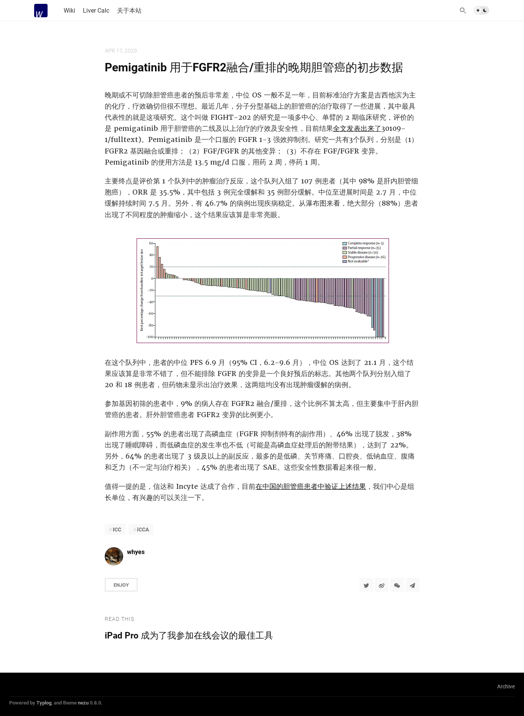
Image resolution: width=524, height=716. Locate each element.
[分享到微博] (382, 585)
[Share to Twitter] (366, 585)
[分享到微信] (397, 585)
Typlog (43, 702)
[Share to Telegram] (412, 585)
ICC (117, 529)
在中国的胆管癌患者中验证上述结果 (310, 486)
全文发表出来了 (357, 128)
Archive (506, 686)
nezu (83, 702)
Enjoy (121, 584)
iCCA (143, 529)
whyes (136, 552)
